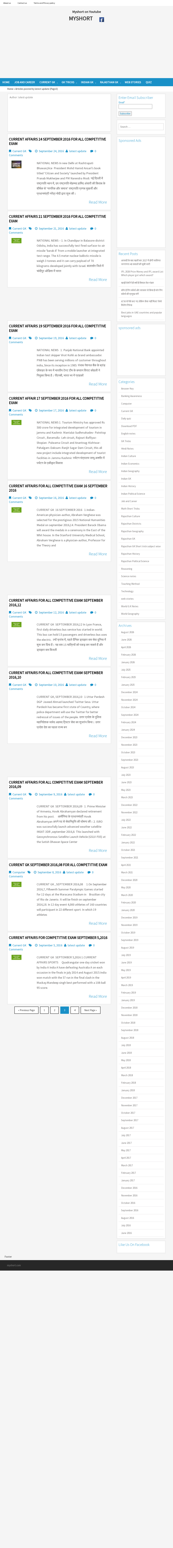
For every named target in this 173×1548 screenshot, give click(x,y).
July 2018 (126, 1045)
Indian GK (126, 478)
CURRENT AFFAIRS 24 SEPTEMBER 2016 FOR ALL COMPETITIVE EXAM (57, 141)
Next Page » (90, 1010)
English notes (128, 433)
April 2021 (126, 865)
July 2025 (126, 669)
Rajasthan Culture (130, 516)
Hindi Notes (127, 448)
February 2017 (128, 1172)
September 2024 (129, 714)
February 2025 (128, 677)
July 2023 (126, 774)
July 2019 (126, 955)
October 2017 (128, 1112)
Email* (122, 102)
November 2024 (129, 699)
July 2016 (126, 1225)
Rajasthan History (130, 553)
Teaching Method (130, 583)
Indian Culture (128, 456)
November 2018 (129, 1015)
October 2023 (128, 752)
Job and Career (129, 501)
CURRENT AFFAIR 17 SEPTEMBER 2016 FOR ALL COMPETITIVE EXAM (56, 400)
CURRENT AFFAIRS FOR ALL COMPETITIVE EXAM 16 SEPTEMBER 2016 (58, 488)
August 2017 (127, 1127)
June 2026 (126, 639)
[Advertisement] (74, 51)
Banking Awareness (131, 396)
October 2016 (128, 1202)
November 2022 (129, 812)
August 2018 (127, 1037)
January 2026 (128, 662)
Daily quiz (126, 418)
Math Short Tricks (130, 508)
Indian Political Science (133, 493)
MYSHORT (81, 18)
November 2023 (129, 744)
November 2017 (129, 1105)
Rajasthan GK (128, 538)
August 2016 (127, 1218)
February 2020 (128, 902)
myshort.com (14, 1265)
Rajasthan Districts (131, 523)
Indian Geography (130, 471)
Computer (19, 872)
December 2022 (129, 805)
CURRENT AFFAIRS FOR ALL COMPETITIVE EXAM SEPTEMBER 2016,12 (56, 602)
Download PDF (129, 426)
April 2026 (126, 647)
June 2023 (126, 782)
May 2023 (126, 789)
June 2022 (126, 827)
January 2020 (128, 910)
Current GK (19, 151)
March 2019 (127, 985)
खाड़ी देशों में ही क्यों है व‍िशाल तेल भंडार (137, 282)
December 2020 (129, 880)
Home (10, 88)
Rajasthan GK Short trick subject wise (141, 546)
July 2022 (126, 819)
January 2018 (128, 1090)
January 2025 (128, 684)
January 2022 (128, 842)
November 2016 (129, 1195)
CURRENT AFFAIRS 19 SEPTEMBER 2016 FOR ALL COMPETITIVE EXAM (57, 328)
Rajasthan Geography (132, 531)
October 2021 (128, 850)
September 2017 (129, 1120)
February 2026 (128, 654)
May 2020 (126, 887)
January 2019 (128, 1000)
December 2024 (129, 692)
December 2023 (129, 737)
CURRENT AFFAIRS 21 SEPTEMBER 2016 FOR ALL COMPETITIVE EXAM (57, 218)
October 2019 (128, 932)
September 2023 (129, 759)
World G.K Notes (129, 606)
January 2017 (128, 1180)
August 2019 (127, 947)
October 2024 (128, 707)
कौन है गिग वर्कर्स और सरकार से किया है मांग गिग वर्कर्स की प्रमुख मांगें (142, 292)
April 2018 (126, 1067)
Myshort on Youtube (86, 11)
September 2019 (129, 940)
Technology (127, 591)
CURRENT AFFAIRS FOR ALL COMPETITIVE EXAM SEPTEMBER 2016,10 (56, 674)
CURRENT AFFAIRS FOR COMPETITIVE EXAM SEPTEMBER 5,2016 (58, 937)
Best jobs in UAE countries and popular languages (141, 314)
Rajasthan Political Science (135, 561)
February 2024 (128, 722)
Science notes (128, 576)
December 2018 (129, 1007)
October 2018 (128, 1022)
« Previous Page (26, 1010)
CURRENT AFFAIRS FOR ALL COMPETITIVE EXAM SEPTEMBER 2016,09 (56, 784)
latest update (77, 151)
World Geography (130, 613)
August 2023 (127, 767)
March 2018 (127, 1075)
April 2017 (126, 1157)
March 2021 (127, 872)
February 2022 (128, 834)
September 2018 (129, 1030)
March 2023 (127, 797)
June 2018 (126, 1052)
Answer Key (127, 388)
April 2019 (126, 977)
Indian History (128, 486)
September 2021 (129, 857)
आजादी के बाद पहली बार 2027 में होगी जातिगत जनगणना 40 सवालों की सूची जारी (140, 262)
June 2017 (126, 1142)
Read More (98, 202)
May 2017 (126, 1150)
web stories (127, 598)
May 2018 (126, 1060)
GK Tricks (126, 441)
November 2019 (129, 925)
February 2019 (128, 992)
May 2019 (126, 970)
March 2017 (127, 1165)
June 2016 (126, 1233)
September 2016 (129, 1210)
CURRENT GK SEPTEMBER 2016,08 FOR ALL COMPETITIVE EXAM (58, 864)
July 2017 (126, 1135)
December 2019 (129, 917)
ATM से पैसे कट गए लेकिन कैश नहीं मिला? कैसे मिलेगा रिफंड (141, 303)
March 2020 (127, 895)
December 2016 (129, 1187)
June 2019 (126, 962)
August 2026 (127, 632)
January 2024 (128, 729)
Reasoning (126, 568)
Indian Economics (130, 463)
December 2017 (129, 1097)
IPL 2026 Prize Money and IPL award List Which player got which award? (142, 273)
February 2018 (128, 1082)
